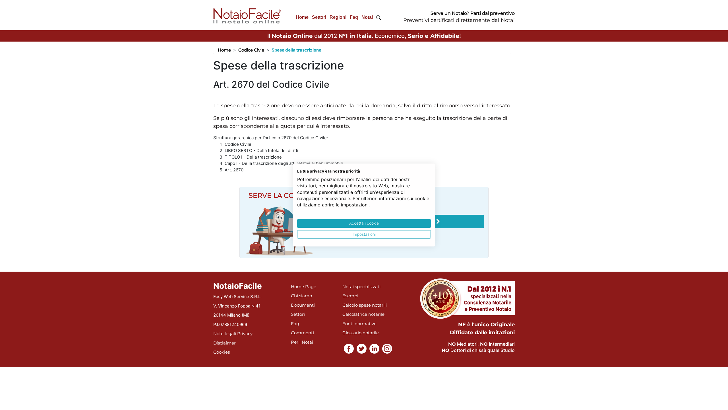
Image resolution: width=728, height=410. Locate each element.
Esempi (350, 295)
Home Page (303, 286)
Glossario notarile (360, 332)
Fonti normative (359, 323)
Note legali (224, 333)
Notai (367, 17)
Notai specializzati (361, 286)
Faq (354, 17)
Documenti (303, 305)
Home (302, 17)
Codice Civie (251, 50)
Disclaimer (224, 343)
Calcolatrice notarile (363, 314)
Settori (319, 17)
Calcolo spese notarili (364, 305)
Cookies (221, 352)
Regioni (338, 17)
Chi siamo (301, 295)
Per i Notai (302, 342)
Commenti (302, 332)
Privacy (245, 333)
